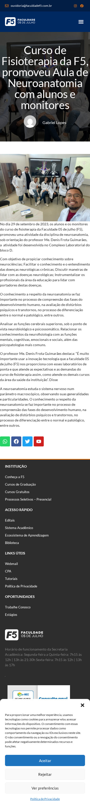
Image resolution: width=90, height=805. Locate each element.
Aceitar (45, 760)
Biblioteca (12, 543)
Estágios (11, 615)
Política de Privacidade (45, 799)
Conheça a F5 (14, 477)
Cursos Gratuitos (17, 492)
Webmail (11, 564)
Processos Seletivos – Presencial (28, 499)
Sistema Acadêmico (19, 528)
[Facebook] (81, 5)
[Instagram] (75, 5)
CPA (8, 571)
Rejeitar (45, 774)
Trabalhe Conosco (17, 607)
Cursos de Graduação (20, 484)
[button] (82, 705)
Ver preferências (45, 788)
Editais (10, 520)
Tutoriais (11, 579)
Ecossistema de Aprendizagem (27, 535)
